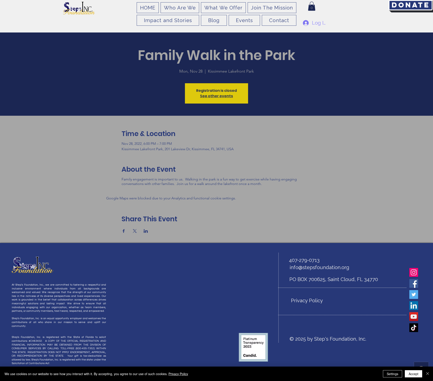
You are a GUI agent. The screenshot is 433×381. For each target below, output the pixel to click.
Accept (413, 374)
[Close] (427, 373)
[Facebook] (413, 283)
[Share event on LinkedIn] (146, 231)
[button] (312, 6)
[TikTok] (413, 327)
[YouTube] (413, 316)
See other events (216, 96)
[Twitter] (413, 294)
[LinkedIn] (413, 305)
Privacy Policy (178, 374)
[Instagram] (413, 272)
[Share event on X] (135, 231)
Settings (392, 374)
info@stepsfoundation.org (319, 267)
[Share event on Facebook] (124, 231)
